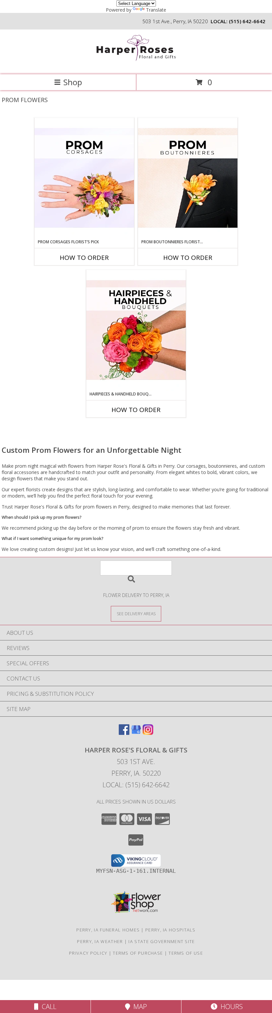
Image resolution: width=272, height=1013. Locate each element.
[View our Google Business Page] (136, 733)
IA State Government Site (161, 941)
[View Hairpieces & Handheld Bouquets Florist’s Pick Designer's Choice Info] (136, 330)
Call (47, 1006)
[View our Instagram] (148, 733)
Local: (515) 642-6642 (136, 784)
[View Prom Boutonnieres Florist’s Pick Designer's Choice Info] (188, 178)
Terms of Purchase (138, 953)
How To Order (84, 257)
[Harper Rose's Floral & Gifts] (136, 65)
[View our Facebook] (124, 733)
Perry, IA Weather (100, 941)
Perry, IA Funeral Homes (108, 930)
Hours (230, 1006)
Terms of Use (186, 953)
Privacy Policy (88, 953)
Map (138, 1006)
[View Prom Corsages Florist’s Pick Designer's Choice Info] (84, 178)
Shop (72, 82)
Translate (156, 10)
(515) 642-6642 (247, 21)
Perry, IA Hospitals (170, 930)
